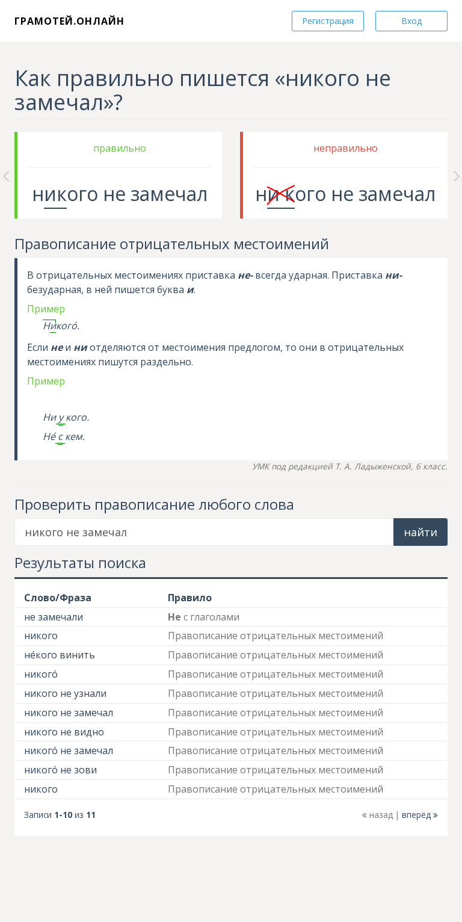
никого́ (41, 674)
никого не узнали (65, 693)
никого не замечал (68, 712)
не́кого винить (59, 654)
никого (41, 635)
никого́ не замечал (68, 750)
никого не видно (64, 731)
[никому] (457, 175)
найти (420, 532)
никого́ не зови (60, 769)
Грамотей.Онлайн (69, 21)
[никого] (5, 175)
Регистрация (328, 20)
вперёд (417, 814)
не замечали (53, 616)
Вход (411, 20)
